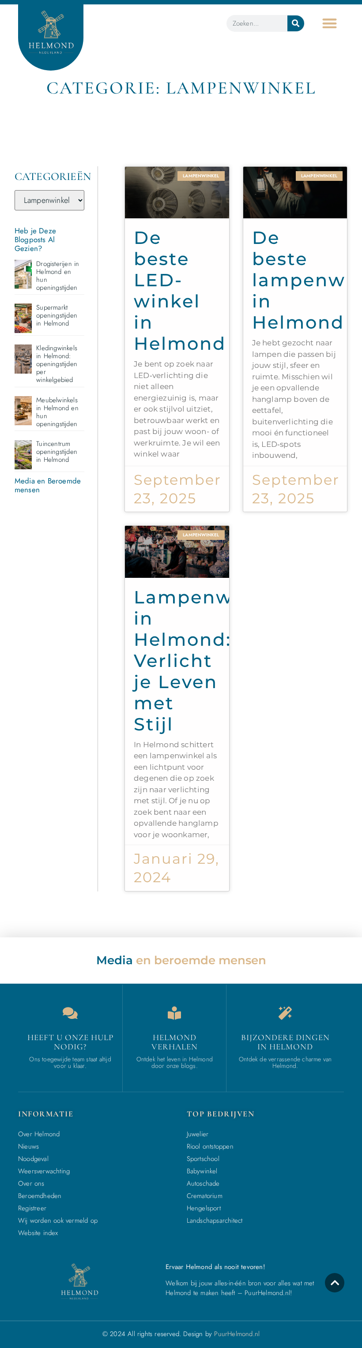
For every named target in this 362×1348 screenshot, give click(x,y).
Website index (38, 1233)
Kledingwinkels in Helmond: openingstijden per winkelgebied (56, 364)
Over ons (31, 1183)
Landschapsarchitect (215, 1220)
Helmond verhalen (174, 1042)
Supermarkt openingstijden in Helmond (56, 315)
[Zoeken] (295, 23)
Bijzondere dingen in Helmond (285, 1042)
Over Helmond (39, 1134)
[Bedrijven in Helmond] (174, 1013)
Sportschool (203, 1159)
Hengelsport (204, 1208)
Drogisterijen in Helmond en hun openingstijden (57, 275)
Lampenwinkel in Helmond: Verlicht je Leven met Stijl (208, 660)
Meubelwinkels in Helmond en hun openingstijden (57, 412)
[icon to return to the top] (334, 1282)
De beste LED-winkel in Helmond (180, 290)
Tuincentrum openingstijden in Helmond (56, 451)
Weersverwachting (44, 1171)
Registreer (32, 1208)
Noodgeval (33, 1159)
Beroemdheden (39, 1196)
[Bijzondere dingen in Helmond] (285, 1013)
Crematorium (204, 1196)
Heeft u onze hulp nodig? (70, 1042)
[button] (329, 23)
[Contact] (70, 1013)
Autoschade (203, 1183)
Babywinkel (202, 1171)
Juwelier (198, 1134)
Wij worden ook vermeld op (58, 1220)
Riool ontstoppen (210, 1146)
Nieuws (28, 1146)
